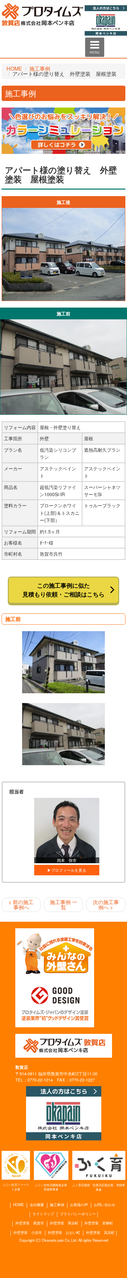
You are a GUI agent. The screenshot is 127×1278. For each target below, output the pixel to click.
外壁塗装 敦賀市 (29, 1223)
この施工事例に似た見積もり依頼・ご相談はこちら (63, 589)
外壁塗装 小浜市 (27, 1232)
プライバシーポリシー (78, 1214)
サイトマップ (43, 1214)
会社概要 (37, 1204)
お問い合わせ (104, 1204)
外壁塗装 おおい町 (64, 1232)
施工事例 (39, 68)
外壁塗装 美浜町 (64, 1223)
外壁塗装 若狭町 (98, 1223)
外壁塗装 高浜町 (100, 1232)
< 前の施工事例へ (21, 904)
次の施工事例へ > (106, 904)
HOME (14, 68)
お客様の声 (79, 1204)
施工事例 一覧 (63, 904)
